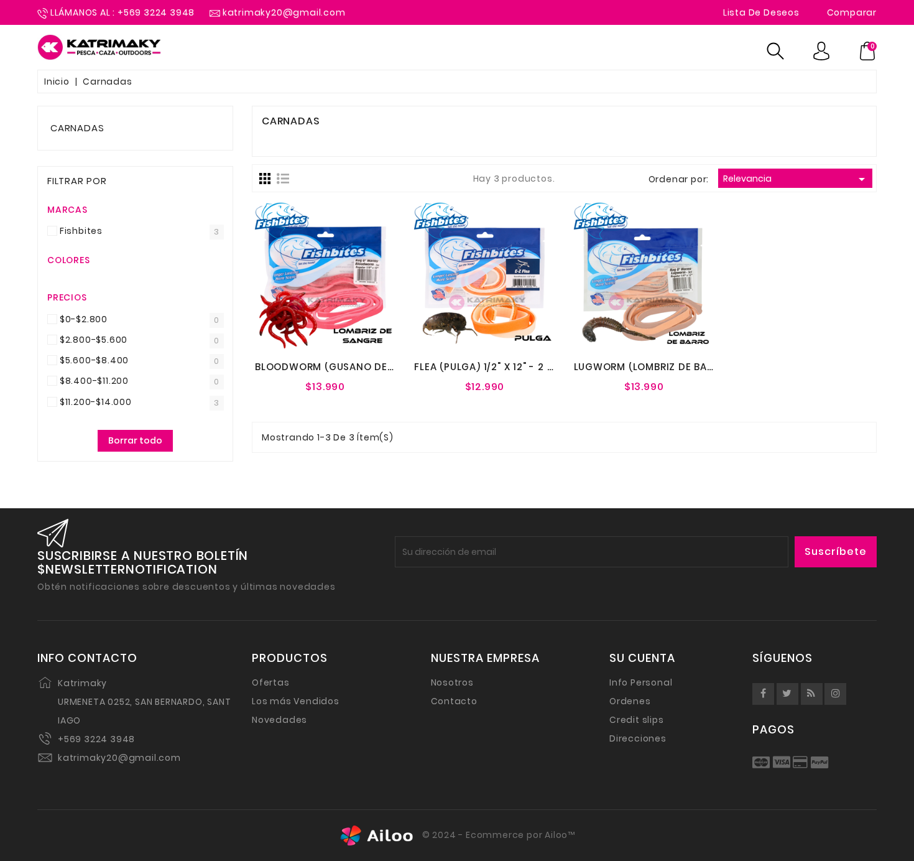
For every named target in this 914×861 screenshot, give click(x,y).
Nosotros (452, 682)
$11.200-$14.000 (96, 402)
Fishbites (81, 231)
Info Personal (640, 682)
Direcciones (638, 738)
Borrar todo (135, 440)
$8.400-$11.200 (94, 381)
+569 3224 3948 (96, 739)
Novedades (279, 720)
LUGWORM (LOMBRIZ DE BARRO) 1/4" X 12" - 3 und (697, 366)
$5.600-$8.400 (94, 360)
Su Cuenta (642, 658)
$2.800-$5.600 (93, 339)
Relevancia (796, 179)
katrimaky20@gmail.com (119, 758)
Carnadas (77, 127)
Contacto (454, 701)
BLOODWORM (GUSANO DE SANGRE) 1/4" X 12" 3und (383, 366)
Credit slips (636, 720)
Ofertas (271, 682)
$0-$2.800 (84, 319)
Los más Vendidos (295, 701)
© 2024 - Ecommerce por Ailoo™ (497, 835)
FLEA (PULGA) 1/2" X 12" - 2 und (491, 366)
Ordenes (630, 701)
